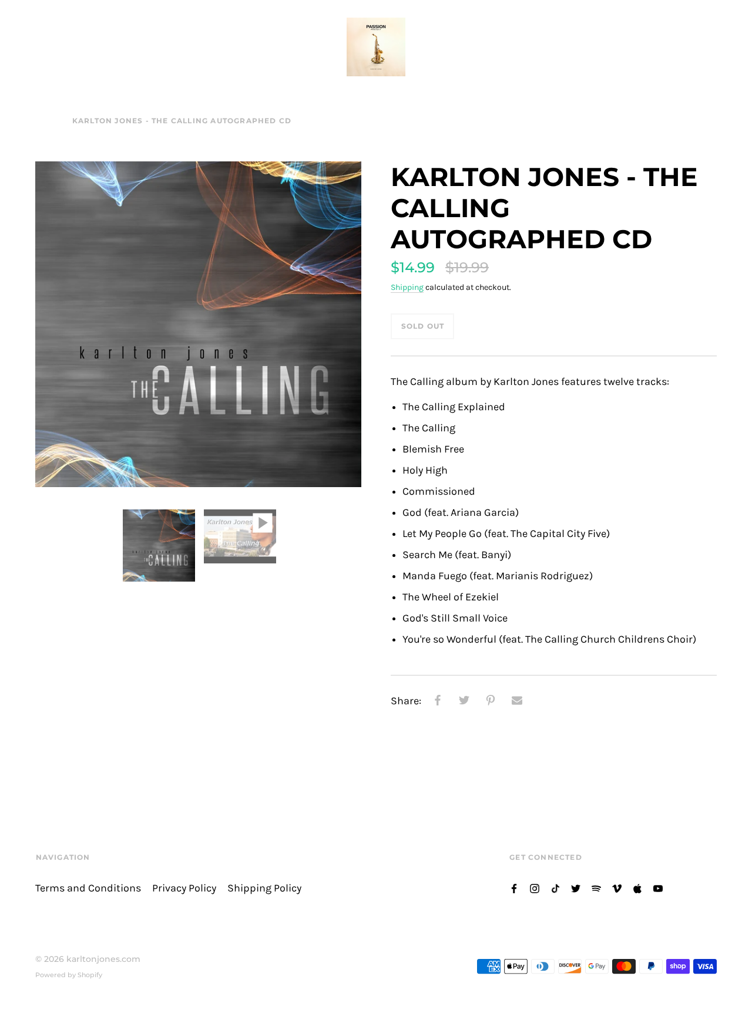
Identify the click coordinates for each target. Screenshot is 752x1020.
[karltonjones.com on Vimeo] (674, 34)
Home (49, 120)
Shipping (407, 287)
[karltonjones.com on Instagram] (599, 34)
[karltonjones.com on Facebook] (580, 34)
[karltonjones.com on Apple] (693, 34)
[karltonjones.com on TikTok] (618, 34)
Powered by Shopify (68, 975)
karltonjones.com (103, 959)
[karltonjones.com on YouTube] (712, 34)
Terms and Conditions (88, 888)
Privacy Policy (184, 888)
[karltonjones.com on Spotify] (655, 34)
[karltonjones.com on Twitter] (637, 34)
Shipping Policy (264, 888)
